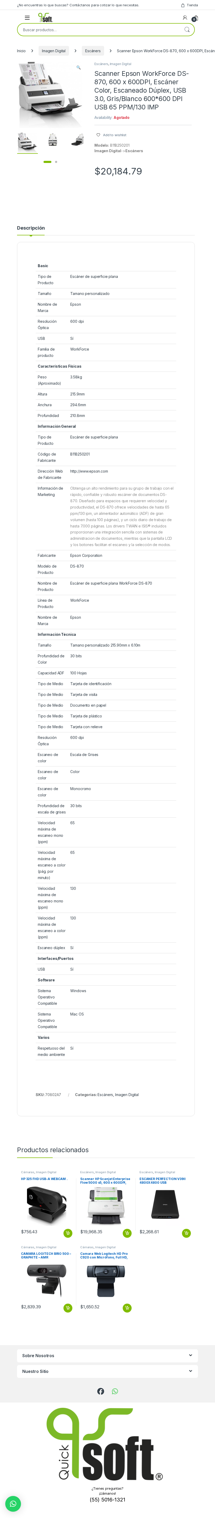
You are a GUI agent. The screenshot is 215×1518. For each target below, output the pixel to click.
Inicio (21, 51)
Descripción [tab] (31, 228)
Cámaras (27, 1172)
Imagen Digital (54, 51)
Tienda (192, 5)
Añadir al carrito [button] (67, 1233)
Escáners (93, 51)
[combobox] (99, 30)
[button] (78, 67)
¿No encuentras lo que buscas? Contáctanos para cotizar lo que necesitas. (78, 5)
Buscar (187, 30)
